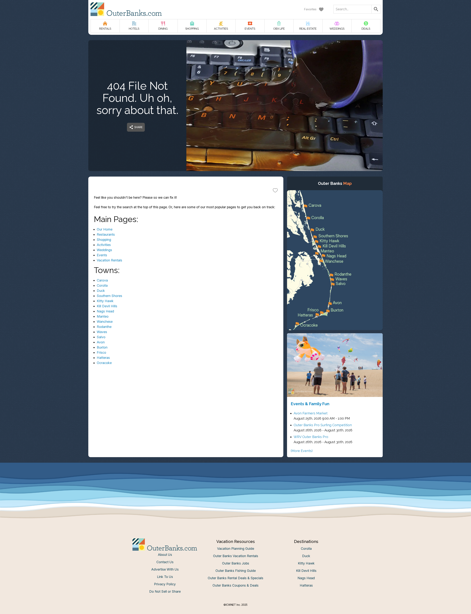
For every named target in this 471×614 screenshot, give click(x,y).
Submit (236, 336)
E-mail (199, 316)
